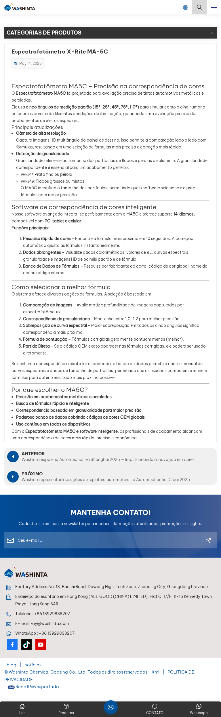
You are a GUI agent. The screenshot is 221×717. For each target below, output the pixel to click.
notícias (32, 665)
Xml (155, 672)
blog (12, 665)
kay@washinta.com (50, 623)
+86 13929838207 (52, 613)
